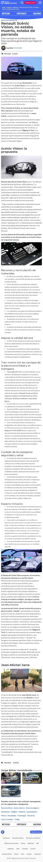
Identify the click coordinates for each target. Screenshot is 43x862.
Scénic (15, 54)
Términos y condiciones (33, 838)
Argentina (10, 849)
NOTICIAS (6, 13)
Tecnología (21, 815)
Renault (7, 54)
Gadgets (14, 812)
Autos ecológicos (9, 20)
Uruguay (29, 854)
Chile (17, 849)
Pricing (23, 843)
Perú (22, 854)
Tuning (16, 819)
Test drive (31, 815)
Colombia (25, 849)
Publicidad (30, 843)
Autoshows (5, 812)
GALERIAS (37, 13)
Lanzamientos (31, 812)
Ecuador (33, 849)
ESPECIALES (21, 13)
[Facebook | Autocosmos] (2, 832)
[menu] (40, 3)
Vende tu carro (30, 3)
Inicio (3, 7)
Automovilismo (7, 808)
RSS (37, 843)
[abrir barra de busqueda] (22, 2)
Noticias (15, 7)
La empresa (6, 838)
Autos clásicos (19, 808)
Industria (22, 812)
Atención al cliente (17, 838)
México (16, 854)
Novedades (11, 815)
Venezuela (37, 854)
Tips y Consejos (7, 819)
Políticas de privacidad (11, 843)
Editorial (9, 7)
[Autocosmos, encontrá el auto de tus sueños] (9, 2)
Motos (3, 815)
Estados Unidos (7, 854)
